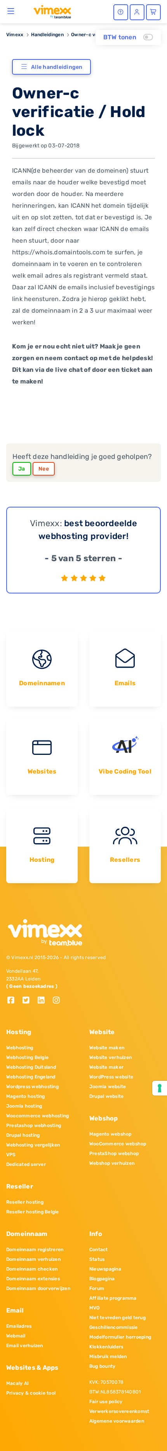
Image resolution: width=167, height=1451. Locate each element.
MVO (94, 1308)
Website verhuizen (110, 1057)
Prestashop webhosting (33, 1125)
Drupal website (106, 1096)
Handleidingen (47, 34)
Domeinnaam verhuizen (33, 1259)
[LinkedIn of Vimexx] (44, 1001)
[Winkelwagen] (153, 12)
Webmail (16, 1336)
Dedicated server (26, 1164)
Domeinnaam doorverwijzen (38, 1288)
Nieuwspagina (105, 1269)
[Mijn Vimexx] (137, 12)
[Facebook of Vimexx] (13, 1001)
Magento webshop (110, 1134)
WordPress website (111, 1077)
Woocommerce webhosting (37, 1115)
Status (96, 1259)
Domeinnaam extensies (33, 1278)
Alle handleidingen (56, 67)
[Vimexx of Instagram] (58, 1001)
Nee (43, 469)
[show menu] (11, 11)
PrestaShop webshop (114, 1153)
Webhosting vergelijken (33, 1145)
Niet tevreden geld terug (117, 1317)
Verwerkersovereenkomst (119, 1411)
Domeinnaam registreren (34, 1249)
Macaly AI (17, 1383)
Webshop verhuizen (111, 1163)
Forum (96, 1288)
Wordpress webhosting (32, 1086)
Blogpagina (102, 1278)
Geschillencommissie (113, 1327)
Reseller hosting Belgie (32, 1212)
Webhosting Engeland (31, 1077)
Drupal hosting (23, 1135)
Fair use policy (106, 1401)
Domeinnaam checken (31, 1269)
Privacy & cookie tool (31, 1393)
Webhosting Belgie (27, 1057)
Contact (98, 1249)
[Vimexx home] (49, 11)
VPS (11, 1154)
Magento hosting (25, 1096)
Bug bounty (102, 1366)
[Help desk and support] (120, 12)
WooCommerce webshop (117, 1143)
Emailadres (18, 1326)
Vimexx (14, 34)
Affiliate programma (113, 1298)
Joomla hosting (24, 1106)
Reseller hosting (24, 1202)
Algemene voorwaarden (116, 1421)
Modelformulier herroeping (120, 1337)
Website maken (106, 1047)
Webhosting (19, 1047)
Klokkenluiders (106, 1346)
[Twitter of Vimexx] (29, 1001)
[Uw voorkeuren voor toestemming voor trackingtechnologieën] (159, 1088)
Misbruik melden (108, 1356)
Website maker (106, 1067)
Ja (21, 469)
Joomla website (107, 1086)
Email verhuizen (24, 1345)
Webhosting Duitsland (31, 1067)
